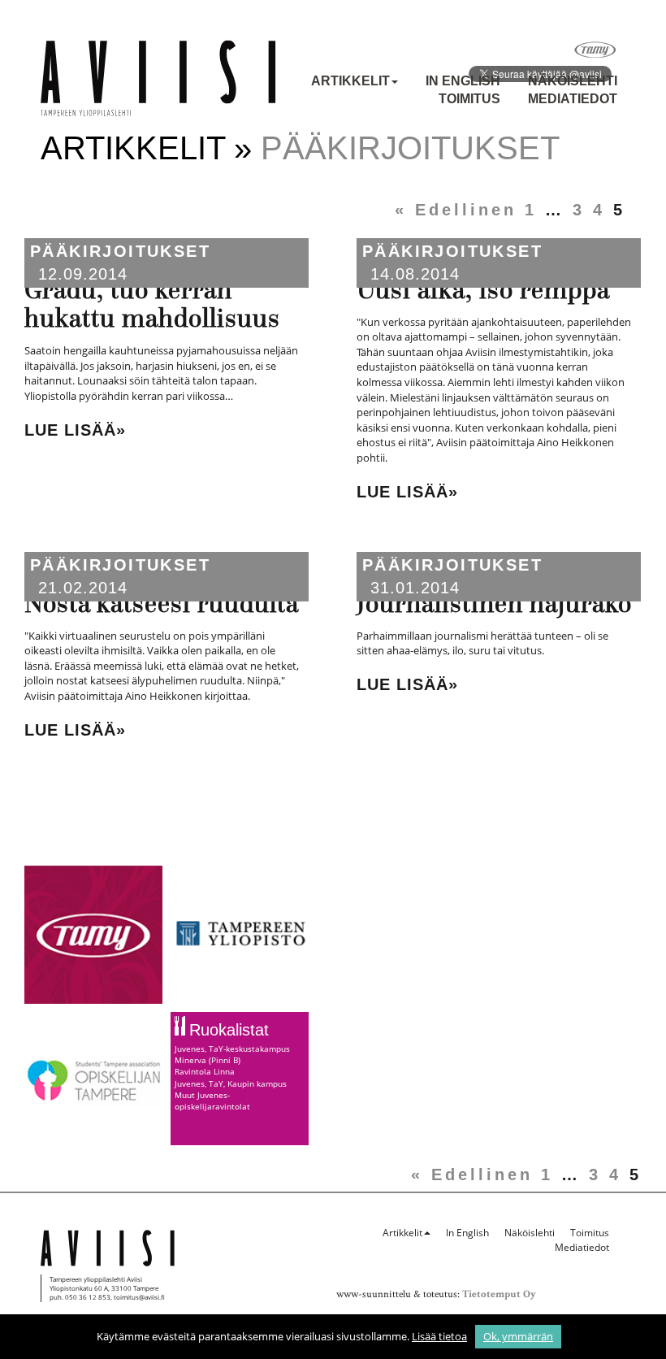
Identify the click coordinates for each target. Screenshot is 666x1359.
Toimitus (469, 99)
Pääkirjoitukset (120, 251)
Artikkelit (350, 81)
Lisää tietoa (439, 1336)
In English (463, 81)
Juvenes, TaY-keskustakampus (232, 1048)
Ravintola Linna (205, 1071)
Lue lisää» (75, 430)
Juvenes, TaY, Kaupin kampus (231, 1083)
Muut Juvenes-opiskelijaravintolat (212, 1100)
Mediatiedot (572, 99)
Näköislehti (572, 81)
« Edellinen (456, 210)
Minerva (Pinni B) (207, 1060)
